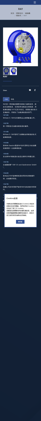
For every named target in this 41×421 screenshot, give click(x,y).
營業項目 (19, 13)
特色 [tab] (12, 99)
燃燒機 (27, 13)
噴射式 (18, 15)
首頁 (12, 13)
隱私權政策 (25, 211)
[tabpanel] (20, 158)
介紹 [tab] (6, 99)
